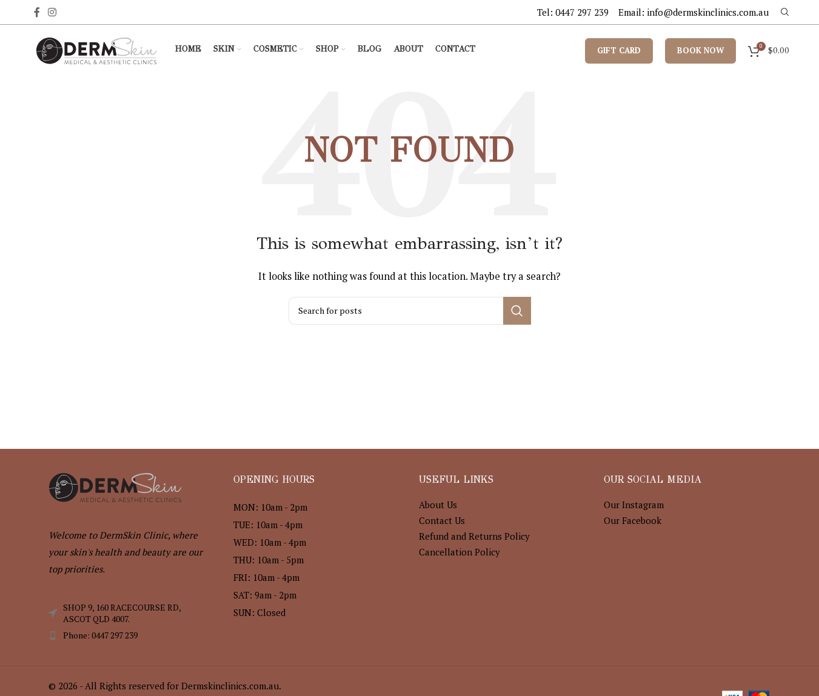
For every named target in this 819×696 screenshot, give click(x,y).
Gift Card (619, 50)
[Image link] (115, 486)
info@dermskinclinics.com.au (708, 12)
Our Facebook (632, 520)
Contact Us (442, 520)
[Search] (785, 12)
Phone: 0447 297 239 (100, 635)
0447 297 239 (582, 12)
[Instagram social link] (52, 12)
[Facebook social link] (37, 12)
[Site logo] (96, 49)
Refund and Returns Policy (474, 536)
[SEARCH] (517, 311)
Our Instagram (634, 505)
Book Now (700, 50)
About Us (438, 505)
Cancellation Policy (459, 552)
